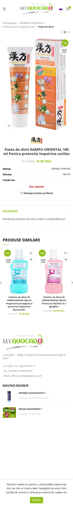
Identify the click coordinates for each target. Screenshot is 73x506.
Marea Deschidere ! (30, 409)
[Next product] (68, 32)
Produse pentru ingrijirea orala (19, 26)
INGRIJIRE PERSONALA (32, 23)
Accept (36, 500)
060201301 (26, 371)
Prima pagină (10, 23)
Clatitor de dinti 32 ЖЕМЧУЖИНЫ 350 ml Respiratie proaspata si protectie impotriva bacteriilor (19, 303)
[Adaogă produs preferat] (31, 253)
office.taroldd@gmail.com (26, 376)
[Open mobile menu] (4, 8)
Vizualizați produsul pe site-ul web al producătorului (34, 219)
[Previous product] (61, 32)
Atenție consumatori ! (32, 392)
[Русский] (60, 8)
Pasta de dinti (46, 26)
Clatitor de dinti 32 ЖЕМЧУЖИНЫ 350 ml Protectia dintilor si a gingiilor (54, 302)
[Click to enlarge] (8, 125)
